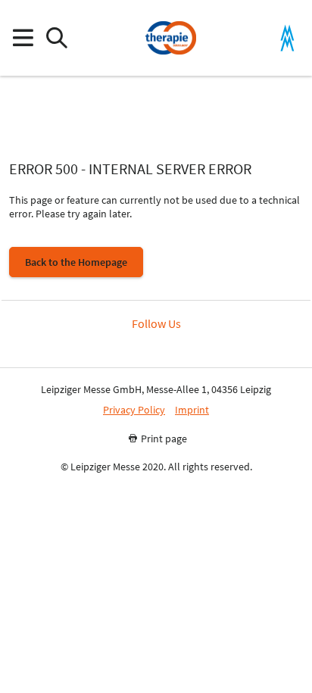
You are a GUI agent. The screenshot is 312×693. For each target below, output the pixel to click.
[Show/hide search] (56, 38)
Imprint (192, 410)
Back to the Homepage (76, 262)
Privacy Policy (134, 410)
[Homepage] (171, 38)
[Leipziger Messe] (287, 38)
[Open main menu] (22, 38)
